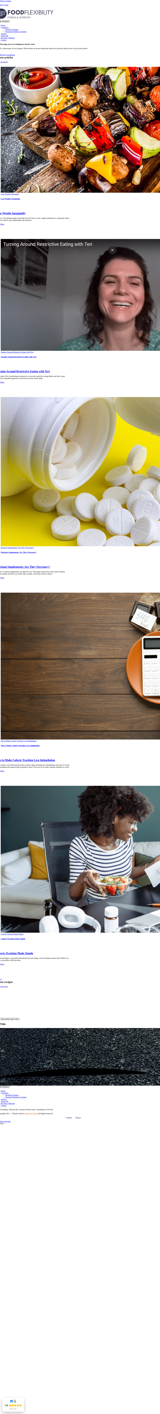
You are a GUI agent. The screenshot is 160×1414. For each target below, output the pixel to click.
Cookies (69, 1117)
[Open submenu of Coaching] (9, 1093)
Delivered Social (31, 1114)
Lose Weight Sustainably (10, 194)
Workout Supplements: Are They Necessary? (17, 548)
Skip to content (5, 1)
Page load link (5, 1121)
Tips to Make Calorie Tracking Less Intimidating (19, 741)
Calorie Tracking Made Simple (12, 934)
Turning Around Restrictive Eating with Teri (17, 352)
